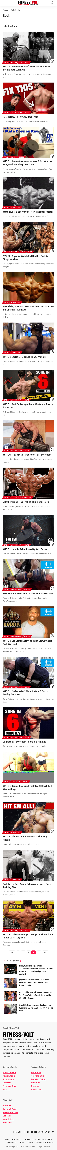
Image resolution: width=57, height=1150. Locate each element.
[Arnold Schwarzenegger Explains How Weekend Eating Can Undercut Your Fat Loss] (10, 1009)
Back (6, 62)
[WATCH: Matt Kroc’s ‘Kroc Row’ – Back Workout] (28, 436)
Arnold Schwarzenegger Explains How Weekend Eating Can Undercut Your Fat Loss (36, 1008)
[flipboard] (52, 1132)
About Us (7, 1105)
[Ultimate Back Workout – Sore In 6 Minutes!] (28, 723)
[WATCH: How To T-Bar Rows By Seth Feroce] (28, 530)
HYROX (6, 1089)
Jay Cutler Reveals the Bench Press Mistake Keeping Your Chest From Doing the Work (34, 982)
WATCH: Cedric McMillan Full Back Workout (25, 356)
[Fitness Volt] (28, 3)
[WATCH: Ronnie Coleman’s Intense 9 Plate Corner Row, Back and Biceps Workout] (28, 142)
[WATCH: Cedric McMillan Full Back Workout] (28, 338)
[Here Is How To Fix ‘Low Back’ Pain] (28, 98)
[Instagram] (39, 1132)
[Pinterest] (42, 1132)
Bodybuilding (9, 1072)
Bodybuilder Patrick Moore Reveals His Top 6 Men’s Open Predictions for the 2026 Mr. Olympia (35, 995)
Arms (6, 157)
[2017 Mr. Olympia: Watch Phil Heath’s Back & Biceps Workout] (28, 237)
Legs (13, 782)
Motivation (23, 782)
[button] (5, 3)
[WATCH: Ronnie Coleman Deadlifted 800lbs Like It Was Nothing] (28, 767)
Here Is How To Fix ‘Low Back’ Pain (20, 116)
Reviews (35, 1086)
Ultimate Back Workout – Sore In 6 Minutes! (25, 741)
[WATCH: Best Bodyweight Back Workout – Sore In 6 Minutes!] (28, 385)
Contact (7, 1115)
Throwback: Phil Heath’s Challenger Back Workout (28, 593)
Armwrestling (9, 1086)
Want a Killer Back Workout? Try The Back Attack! (28, 211)
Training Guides (39, 1076)
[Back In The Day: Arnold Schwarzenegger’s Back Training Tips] (28, 865)
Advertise (7, 1122)
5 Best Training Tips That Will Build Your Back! (26, 501)
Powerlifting (9, 1076)
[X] (28, 1132)
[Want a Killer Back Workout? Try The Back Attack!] (28, 193)
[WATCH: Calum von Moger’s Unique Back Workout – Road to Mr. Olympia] (28, 915)
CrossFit (7, 1082)
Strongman (8, 1079)
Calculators (37, 1089)
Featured (15, 498)
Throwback (16, 589)
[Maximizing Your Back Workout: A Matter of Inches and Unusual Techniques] (28, 287)
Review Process (10, 1112)
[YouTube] (32, 1132)
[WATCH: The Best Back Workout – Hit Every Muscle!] (28, 817)
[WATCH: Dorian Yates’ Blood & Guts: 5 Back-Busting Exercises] (28, 672)
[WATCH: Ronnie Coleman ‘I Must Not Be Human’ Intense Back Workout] (28, 47)
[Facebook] (25, 1132)
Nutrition (35, 1082)
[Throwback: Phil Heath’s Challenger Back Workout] (28, 574)
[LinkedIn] (49, 1132)
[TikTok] (45, 1132)
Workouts (24, 62)
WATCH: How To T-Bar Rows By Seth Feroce (25, 549)
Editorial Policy (10, 1109)
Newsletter (8, 1119)
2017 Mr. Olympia (11, 252)
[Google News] (35, 1132)
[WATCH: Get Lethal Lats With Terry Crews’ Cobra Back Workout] (28, 622)
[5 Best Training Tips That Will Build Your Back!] (28, 483)
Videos (14, 62)
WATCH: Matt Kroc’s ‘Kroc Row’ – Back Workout (27, 454)
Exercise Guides (38, 1079)
